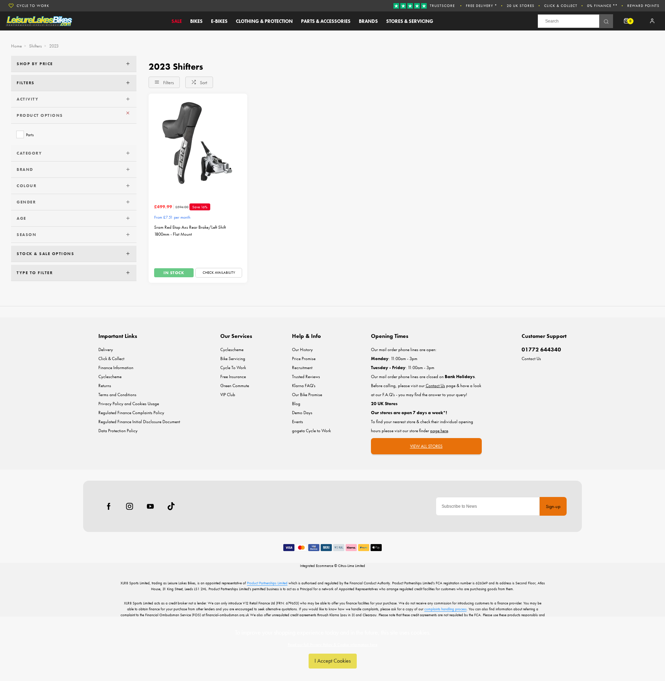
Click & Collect (560, 5)
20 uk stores (520, 5)
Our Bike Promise (307, 395)
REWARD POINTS (643, 5)
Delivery (105, 349)
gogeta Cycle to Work (311, 431)
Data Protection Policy (118, 431)
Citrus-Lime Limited (351, 565)
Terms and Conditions (117, 395)
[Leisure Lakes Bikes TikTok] (171, 506)
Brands (368, 21)
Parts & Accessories (326, 21)
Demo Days (302, 413)
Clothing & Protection (264, 21)
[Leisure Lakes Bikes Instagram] (129, 506)
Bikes (196, 21)
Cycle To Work (233, 367)
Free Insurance (233, 376)
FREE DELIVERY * (481, 5)
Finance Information (115, 367)
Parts (30, 134)
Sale (176, 21)
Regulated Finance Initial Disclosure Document (139, 422)
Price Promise (304, 358)
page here (439, 431)
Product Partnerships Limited (267, 582)
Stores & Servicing (409, 21)
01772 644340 (541, 349)
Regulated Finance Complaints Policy (131, 413)
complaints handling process (445, 608)
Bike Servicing (232, 358)
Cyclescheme (110, 376)
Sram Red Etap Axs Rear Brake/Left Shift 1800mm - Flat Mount (190, 230)
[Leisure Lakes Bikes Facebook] (108, 506)
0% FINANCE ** (602, 5)
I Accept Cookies (332, 660)
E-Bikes (219, 21)
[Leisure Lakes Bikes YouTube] (150, 506)
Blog (296, 404)
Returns (104, 385)
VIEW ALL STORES (426, 446)
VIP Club (227, 395)
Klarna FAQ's (304, 385)
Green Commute (234, 385)
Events (297, 422)
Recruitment (302, 367)
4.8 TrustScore (33, 9)
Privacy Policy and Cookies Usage (128, 404)
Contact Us (531, 358)
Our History (302, 349)
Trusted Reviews (306, 376)
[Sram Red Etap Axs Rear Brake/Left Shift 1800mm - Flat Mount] (198, 143)
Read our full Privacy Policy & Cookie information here (333, 645)
